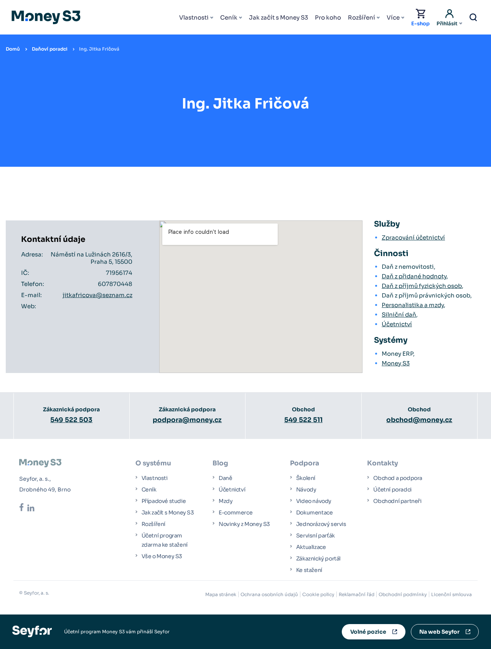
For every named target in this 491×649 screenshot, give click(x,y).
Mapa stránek (220, 594)
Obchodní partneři (397, 501)
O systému (153, 463)
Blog (220, 463)
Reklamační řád (356, 594)
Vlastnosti (194, 17)
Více (393, 17)
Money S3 (396, 363)
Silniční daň (399, 314)
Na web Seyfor (439, 631)
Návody (306, 489)
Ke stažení (309, 570)
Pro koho (328, 17)
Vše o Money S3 (162, 556)
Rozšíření (361, 17)
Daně (225, 478)
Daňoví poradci (50, 49)
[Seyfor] (32, 631)
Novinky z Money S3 (244, 524)
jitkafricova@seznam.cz (97, 295)
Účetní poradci (392, 489)
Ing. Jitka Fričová (99, 49)
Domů (13, 49)
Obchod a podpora (397, 478)
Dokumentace (314, 512)
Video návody (313, 501)
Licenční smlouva (451, 594)
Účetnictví (397, 324)
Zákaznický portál (318, 558)
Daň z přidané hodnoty (414, 276)
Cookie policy (318, 594)
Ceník (228, 17)
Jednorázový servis (321, 524)
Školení (305, 478)
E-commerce (235, 512)
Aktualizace (311, 547)
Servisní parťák (315, 535)
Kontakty (382, 463)
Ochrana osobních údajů (269, 594)
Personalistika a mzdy (413, 305)
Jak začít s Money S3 (278, 17)
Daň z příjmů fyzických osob (422, 285)
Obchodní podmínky (403, 594)
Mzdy (225, 501)
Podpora (304, 463)
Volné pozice (368, 631)
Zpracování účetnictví (413, 237)
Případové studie (164, 501)
